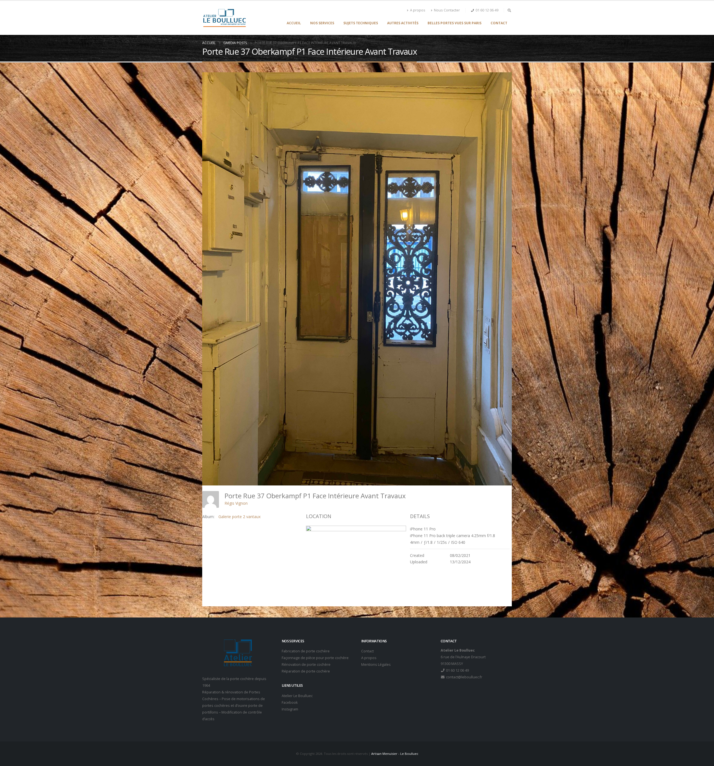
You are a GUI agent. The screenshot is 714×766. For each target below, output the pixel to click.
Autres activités (402, 23)
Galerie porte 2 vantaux (239, 516)
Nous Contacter (447, 10)
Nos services (322, 23)
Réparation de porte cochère (306, 671)
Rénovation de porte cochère (306, 664)
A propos (417, 10)
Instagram (290, 709)
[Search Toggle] (509, 10)
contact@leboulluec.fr (463, 677)
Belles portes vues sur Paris (454, 23)
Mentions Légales (376, 664)
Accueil (294, 23)
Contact (499, 23)
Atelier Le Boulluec (297, 695)
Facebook (290, 702)
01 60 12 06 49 (487, 10)
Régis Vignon (236, 503)
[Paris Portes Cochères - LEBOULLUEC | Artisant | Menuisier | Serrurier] (224, 18)
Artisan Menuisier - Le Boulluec (394, 753)
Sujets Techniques (360, 23)
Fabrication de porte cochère (306, 651)
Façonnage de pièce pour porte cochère (315, 657)
